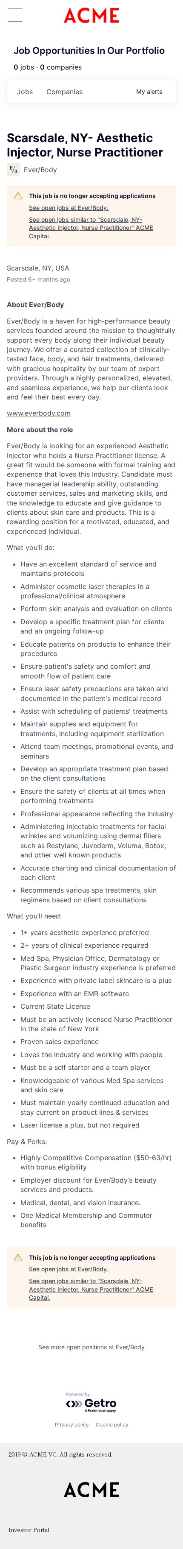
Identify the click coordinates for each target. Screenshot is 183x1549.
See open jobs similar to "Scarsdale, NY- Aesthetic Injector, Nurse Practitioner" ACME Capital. (91, 228)
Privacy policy (72, 1424)
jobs (25, 91)
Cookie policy (112, 1424)
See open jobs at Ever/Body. (69, 207)
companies (64, 91)
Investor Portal (29, 1530)
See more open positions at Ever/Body (91, 1347)
